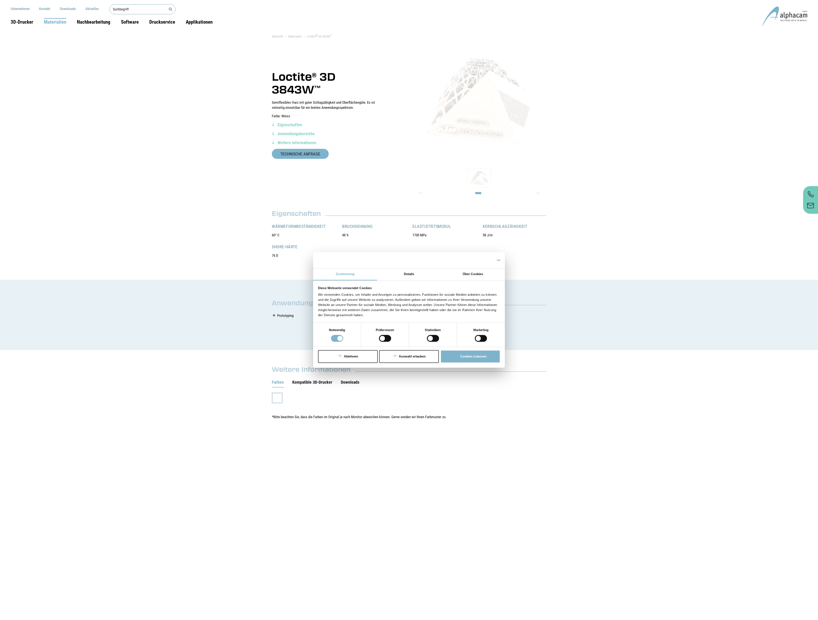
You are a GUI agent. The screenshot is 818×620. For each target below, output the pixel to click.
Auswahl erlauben (412, 356)
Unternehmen (20, 9)
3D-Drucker (22, 22)
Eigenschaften (289, 124)
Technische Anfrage (300, 153)
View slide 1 (478, 193)
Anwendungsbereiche (296, 133)
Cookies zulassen (473, 356)
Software (130, 22)
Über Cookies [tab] (473, 274)
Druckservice (162, 22)
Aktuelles (92, 9)
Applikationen (199, 22)
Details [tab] (409, 274)
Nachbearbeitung (93, 22)
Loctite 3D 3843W (319, 36)
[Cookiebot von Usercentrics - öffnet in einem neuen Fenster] (481, 260)
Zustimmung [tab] (345, 274)
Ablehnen (351, 356)
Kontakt (44, 9)
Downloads (68, 9)
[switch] (385, 338)
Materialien (55, 22)
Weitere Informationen (296, 142)
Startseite (277, 36)
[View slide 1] (479, 178)
